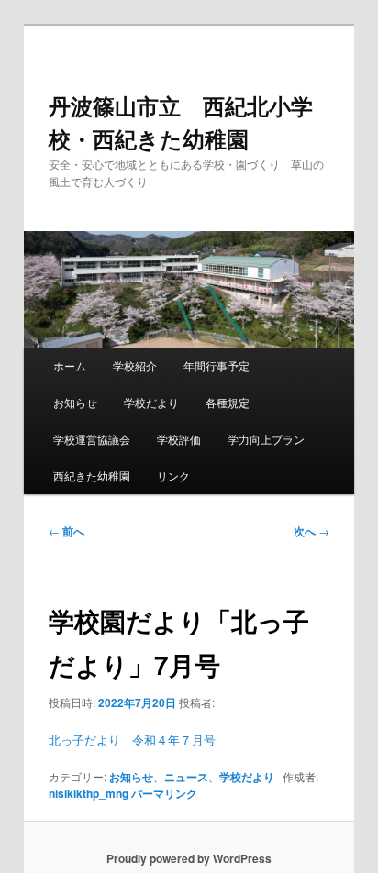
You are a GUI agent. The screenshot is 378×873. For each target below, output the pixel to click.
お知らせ (75, 402)
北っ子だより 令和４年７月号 (132, 739)
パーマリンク (164, 793)
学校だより (151, 402)
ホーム (69, 365)
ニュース (186, 776)
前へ (66, 531)
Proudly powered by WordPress (189, 858)
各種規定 (228, 402)
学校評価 (179, 439)
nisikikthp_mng (88, 793)
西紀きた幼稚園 (91, 475)
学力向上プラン (266, 439)
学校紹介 (135, 365)
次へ (311, 531)
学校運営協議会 (91, 439)
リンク (173, 475)
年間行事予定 (216, 365)
